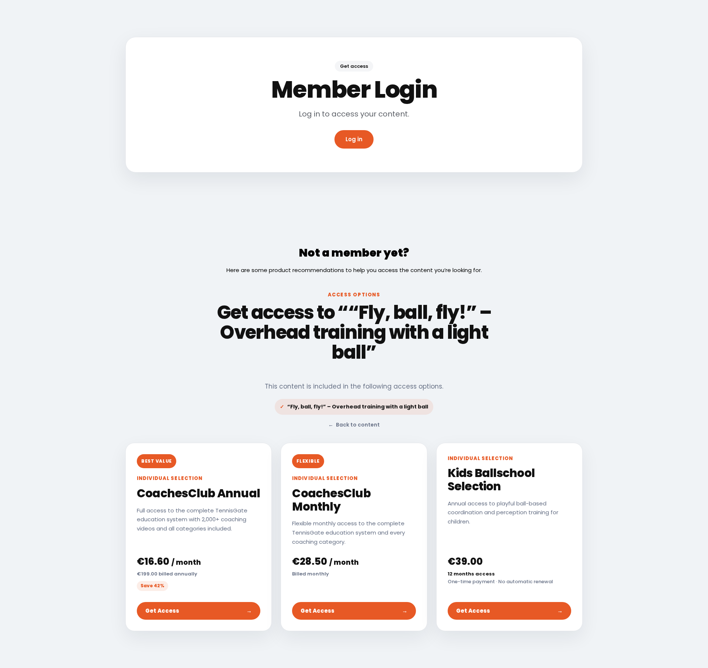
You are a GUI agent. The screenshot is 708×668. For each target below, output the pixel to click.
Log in (354, 139)
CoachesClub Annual (198, 493)
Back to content (354, 424)
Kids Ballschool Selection (491, 479)
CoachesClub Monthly (331, 500)
